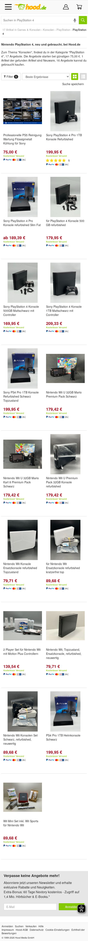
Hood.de (30, 7)
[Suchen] (83, 20)
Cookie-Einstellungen (57, 929)
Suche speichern (73, 84)
